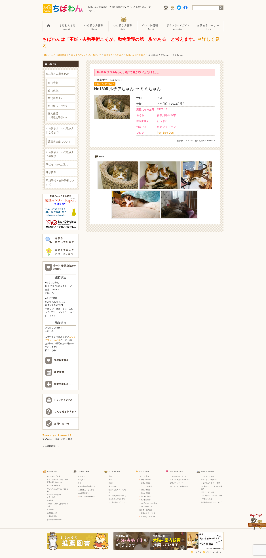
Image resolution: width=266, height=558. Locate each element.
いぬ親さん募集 (94, 23)
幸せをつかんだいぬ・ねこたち (86, 55)
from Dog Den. (165, 132)
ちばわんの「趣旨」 (54, 476)
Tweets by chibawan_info (57, 435)
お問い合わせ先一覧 (54, 520)
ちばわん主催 (144, 476)
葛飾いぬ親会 (146, 490)
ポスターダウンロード (209, 492)
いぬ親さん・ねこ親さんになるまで (60, 130)
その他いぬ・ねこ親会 (149, 503)
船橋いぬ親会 (146, 483)
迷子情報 (51, 172)
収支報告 (50, 509)
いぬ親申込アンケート (86, 493)
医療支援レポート (53, 513)
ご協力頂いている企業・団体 (211, 495)
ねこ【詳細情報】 (60, 55)
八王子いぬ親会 (146, 486)
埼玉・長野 (113, 486)
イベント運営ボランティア (180, 480)
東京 (110, 480)
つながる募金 (207, 499)
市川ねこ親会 (146, 500)
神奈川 (111, 483)
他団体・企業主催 (145, 510)
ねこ (53, 497)
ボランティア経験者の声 (179, 486)
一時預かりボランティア (179, 476)
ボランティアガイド (178, 23)
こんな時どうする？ (208, 476)
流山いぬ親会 (146, 493)
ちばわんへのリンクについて (211, 502)
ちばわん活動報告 (53, 485)
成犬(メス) (81, 480)
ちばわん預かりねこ (135, 55)
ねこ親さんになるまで (117, 499)
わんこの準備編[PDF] (87, 496)
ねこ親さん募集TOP (57, 73)
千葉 (110, 476)
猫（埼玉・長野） (58, 105)
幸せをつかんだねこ (113, 55)
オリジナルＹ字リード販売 (210, 483)
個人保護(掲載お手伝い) (86, 486)
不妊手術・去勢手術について (60, 182)
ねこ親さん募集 (123, 23)
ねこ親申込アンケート (117, 502)
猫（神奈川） (55, 98)
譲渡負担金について (59, 141)
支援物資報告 (52, 516)
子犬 (79, 483)
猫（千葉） (54, 82)
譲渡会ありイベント (148, 513)
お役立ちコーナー (208, 23)
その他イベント (146, 506)
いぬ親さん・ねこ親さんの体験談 (60, 154)
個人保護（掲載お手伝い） (58, 115)
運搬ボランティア (176, 483)
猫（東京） (54, 90)
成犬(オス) (81, 476)
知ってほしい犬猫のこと (210, 480)
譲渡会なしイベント (148, 516)
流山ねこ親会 (146, 496)
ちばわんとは (67, 23)
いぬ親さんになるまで (86, 490)
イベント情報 (150, 23)
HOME (49, 23)
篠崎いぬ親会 (146, 480)
